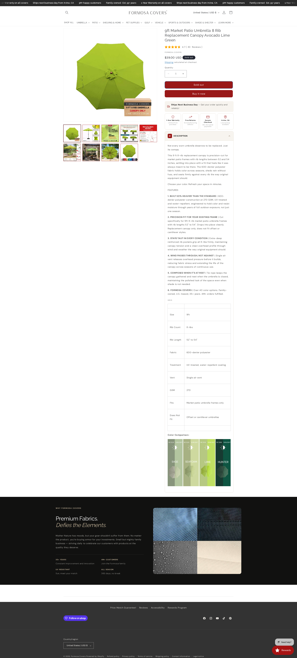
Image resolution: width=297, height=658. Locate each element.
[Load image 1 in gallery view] (72, 133)
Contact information (181, 656)
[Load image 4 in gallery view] (129, 133)
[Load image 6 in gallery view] (72, 152)
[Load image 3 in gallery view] (110, 133)
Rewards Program (177, 607)
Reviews (143, 607)
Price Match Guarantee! (123, 607)
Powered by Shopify (95, 656)
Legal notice (198, 656)
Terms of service (145, 656)
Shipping (169, 62)
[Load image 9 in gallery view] (129, 152)
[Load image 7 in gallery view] (91, 152)
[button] (66, 12)
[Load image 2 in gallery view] (91, 133)
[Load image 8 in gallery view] (110, 152)
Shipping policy (162, 656)
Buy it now (198, 93)
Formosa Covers (78, 656)
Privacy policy (128, 656)
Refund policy (113, 656)
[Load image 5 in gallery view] (148, 133)
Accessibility (158, 607)
